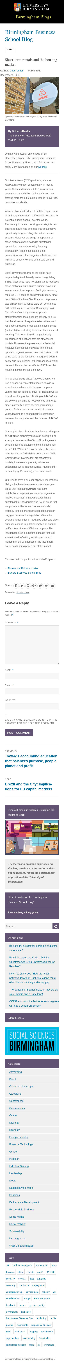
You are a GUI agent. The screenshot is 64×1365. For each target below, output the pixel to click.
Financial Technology (21, 1144)
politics (9, 1324)
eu (54, 1291)
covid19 (22, 1278)
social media (47, 1331)
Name (9, 670)
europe (27, 1298)
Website (10, 700)
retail (8, 1331)
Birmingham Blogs (33, 17)
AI (7, 1265)
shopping (33, 1331)
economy (10, 1285)
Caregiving (15, 1093)
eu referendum (13, 1298)
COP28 (51, 1272)
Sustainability (16, 1231)
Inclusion (14, 1159)
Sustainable (44, 1338)
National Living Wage (21, 1188)
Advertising (15, 1072)
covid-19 (10, 1278)
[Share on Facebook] (16, 586)
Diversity (14, 1122)
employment (38, 1285)
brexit (54, 1265)
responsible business (41, 1324)
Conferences (16, 1101)
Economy (14, 1130)
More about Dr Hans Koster (23, 568)
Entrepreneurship (18, 1137)
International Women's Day (19, 1318)
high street (26, 1311)
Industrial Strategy (19, 1166)
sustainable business (16, 1344)
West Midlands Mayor (21, 1245)
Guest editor (16, 70)
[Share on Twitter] (22, 586)
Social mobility (17, 1224)
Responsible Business (21, 1209)
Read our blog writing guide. (23, 912)
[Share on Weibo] (46, 586)
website (42, 167)
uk (39, 1344)
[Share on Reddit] (40, 586)
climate (30, 1272)
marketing (41, 1318)
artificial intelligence (22, 1265)
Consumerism (17, 1108)
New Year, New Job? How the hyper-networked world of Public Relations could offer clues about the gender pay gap (32, 978)
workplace (49, 1344)
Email (9, 685)
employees (24, 1285)
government (12, 1311)
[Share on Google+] (34, 586)
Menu (10, 49)
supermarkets (12, 1338)
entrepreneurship (14, 1291)
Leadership (15, 1173)
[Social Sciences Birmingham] (32, 1041)
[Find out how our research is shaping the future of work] (32, 837)
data (32, 1278)
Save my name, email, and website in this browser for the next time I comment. (31, 721)
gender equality (37, 1305)
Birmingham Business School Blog (30, 35)
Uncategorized (22, 592)
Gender (13, 1151)
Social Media (16, 1216)
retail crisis (20, 1331)
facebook (10, 1305)
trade (31, 1344)
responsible (22, 1324)
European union (42, 1298)
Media (12, 1180)
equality (46, 1291)
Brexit (12, 1079)
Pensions (14, 1195)
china (20, 1272)
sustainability (29, 1338)
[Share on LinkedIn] (28, 586)
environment (32, 1291)
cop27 (40, 1272)
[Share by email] (52, 586)
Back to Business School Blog (25, 572)
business (10, 1272)
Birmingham (42, 1265)
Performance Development (24, 1202)
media (53, 1318)
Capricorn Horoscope (21, 1086)
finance (22, 1305)
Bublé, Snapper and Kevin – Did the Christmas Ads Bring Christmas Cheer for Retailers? (32, 962)
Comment (11, 622)
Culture (13, 1115)
